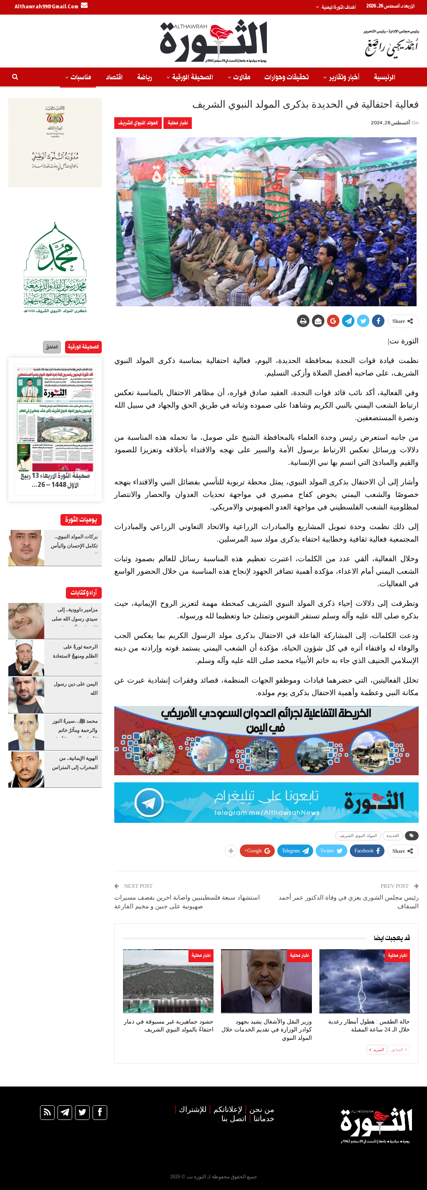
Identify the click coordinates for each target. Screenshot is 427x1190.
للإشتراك (192, 1109)
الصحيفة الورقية (192, 77)
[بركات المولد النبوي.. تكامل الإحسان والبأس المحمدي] (26, 548)
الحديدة (393, 835)
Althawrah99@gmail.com (46, 7)
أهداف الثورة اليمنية (339, 7)
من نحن (261, 1109)
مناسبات (81, 77)
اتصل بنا (233, 1118)
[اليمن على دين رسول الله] (26, 695)
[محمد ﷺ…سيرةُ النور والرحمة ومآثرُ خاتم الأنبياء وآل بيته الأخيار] (26, 732)
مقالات (242, 77)
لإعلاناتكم (228, 1109)
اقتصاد (114, 77)
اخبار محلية (178, 123)
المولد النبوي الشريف (138, 123)
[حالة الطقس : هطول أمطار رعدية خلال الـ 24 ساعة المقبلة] (364, 981)
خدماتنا (264, 1118)
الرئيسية (384, 77)
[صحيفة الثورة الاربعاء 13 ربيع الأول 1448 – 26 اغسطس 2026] (55, 417)
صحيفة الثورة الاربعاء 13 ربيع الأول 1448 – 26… (55, 481)
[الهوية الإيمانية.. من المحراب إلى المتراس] (26, 769)
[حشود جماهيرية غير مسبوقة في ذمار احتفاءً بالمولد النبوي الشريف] (168, 981)
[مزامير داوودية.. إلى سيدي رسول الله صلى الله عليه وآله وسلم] (26, 621)
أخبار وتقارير (344, 77)
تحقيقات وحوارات (287, 77)
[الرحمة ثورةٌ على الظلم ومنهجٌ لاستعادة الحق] (26, 658)
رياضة (144, 77)
